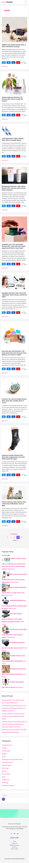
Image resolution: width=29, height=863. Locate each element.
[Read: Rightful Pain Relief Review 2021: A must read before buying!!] (14, 29)
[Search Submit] (3, 799)
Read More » (5, 66)
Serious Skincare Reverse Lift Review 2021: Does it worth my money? (12, 99)
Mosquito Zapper (6, 765)
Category (4, 748)
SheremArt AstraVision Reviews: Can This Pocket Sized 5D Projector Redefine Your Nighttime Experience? (14, 708)
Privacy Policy (14, 849)
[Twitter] (17, 833)
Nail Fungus (5, 768)
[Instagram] (11, 833)
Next (15, 540)
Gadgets (4, 753)
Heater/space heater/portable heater (12, 759)
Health (4, 756)
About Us (14, 847)
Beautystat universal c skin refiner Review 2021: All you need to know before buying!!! (14, 188)
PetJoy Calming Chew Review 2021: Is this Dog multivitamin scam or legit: (14, 503)
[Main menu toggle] (25, 2)
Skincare (4, 771)
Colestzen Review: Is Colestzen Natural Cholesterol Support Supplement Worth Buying (13, 716)
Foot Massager (6, 751)
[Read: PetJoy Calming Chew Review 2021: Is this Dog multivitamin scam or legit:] (14, 492)
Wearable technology (8, 785)
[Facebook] (14, 833)
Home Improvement (7, 762)
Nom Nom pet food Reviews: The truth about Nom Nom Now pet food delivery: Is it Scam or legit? (14, 352)
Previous (13, 534)
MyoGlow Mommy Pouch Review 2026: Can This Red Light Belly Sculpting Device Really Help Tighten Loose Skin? (14, 724)
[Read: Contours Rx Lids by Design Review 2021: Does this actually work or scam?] (14, 388)
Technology (5, 782)
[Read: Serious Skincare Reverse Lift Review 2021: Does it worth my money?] (14, 84)
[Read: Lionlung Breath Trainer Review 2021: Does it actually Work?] (7, 130)
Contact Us (14, 843)
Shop (14, 841)
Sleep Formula (6, 774)
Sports (3, 777)
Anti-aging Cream (7, 745)
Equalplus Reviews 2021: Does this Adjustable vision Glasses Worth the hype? (14, 294)
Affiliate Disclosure (14, 845)
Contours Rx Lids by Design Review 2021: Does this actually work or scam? (14, 400)
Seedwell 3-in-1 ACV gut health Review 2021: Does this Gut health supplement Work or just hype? (13, 246)
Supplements (5, 779)
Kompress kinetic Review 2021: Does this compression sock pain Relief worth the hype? (13, 457)
